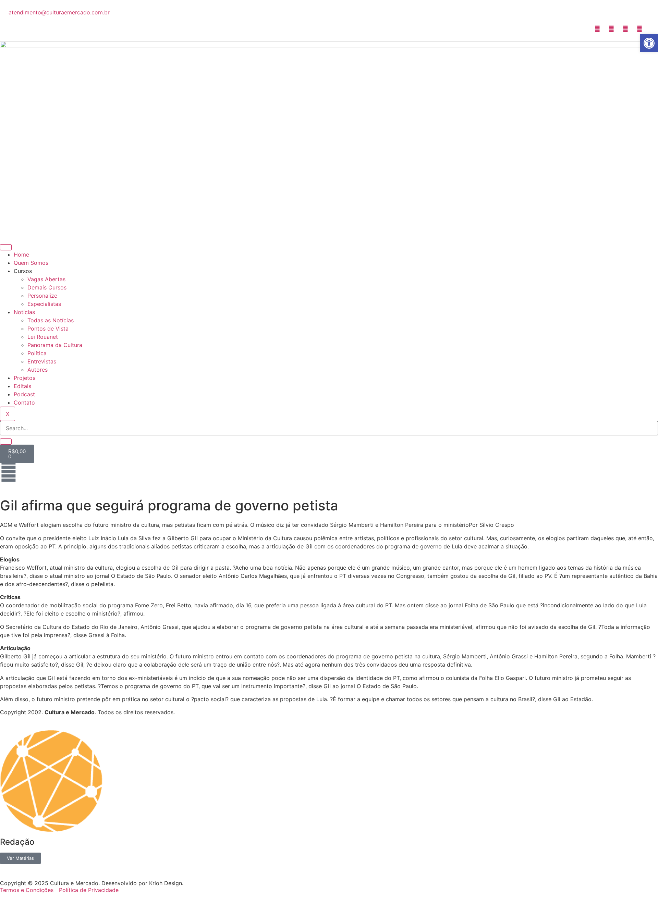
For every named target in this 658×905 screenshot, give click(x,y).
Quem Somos (31, 262)
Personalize (42, 295)
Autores (37, 369)
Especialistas (44, 303)
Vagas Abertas (46, 279)
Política (37, 353)
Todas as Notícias (50, 320)
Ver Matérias (20, 858)
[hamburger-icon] (6, 247)
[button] (649, 43)
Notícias (24, 312)
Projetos (24, 377)
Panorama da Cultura (54, 345)
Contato (24, 402)
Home (21, 254)
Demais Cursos (46, 287)
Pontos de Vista (48, 328)
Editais (22, 386)
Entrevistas (41, 361)
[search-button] (6, 441)
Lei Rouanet (42, 336)
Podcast (24, 394)
